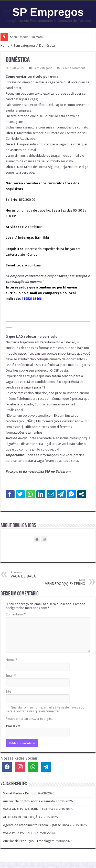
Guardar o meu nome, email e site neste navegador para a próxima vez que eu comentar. (46, 709)
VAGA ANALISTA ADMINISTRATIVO (29, 809)
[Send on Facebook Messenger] (71, 494)
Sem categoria (24, 45)
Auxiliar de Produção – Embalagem (29, 841)
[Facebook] (7, 767)
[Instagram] (20, 767)
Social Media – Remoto (26, 37)
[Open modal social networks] (81, 494)
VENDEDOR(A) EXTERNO (65, 582)
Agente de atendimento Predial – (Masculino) (36, 825)
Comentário (16, 614)
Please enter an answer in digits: (29, 719)
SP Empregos (48, 12)
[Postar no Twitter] (20, 494)
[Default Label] (45, 767)
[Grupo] (32, 767)
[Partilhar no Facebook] (10, 494)
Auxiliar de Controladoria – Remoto (29, 801)
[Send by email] (51, 494)
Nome (11, 660)
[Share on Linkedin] (40, 494)
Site (8, 691)
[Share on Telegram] (61, 494)
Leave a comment (73, 68)
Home (5, 45)
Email (11, 675)
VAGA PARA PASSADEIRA (20, 833)
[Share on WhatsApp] (30, 494)
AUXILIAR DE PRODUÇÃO (21, 817)
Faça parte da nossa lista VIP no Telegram (38, 471)
